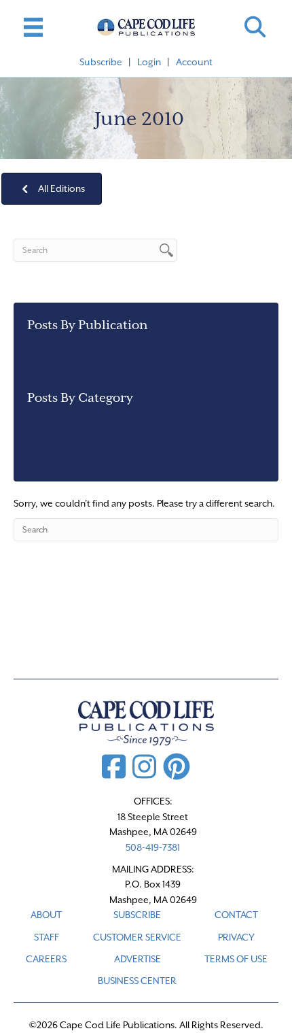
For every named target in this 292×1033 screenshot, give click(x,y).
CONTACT (236, 914)
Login (149, 61)
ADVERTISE (137, 958)
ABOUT (46, 914)
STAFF (46, 937)
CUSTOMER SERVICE (137, 937)
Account (194, 61)
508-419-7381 (153, 847)
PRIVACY (236, 937)
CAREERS (46, 958)
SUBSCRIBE (137, 914)
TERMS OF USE (236, 958)
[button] (255, 27)
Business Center (137, 980)
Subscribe (100, 61)
